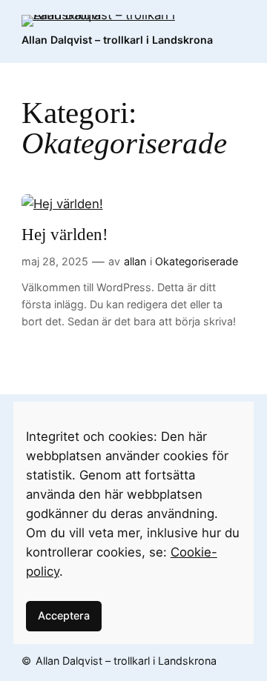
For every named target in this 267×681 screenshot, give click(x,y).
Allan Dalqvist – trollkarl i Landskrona (117, 39)
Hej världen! (65, 234)
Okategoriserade (196, 261)
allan (135, 261)
